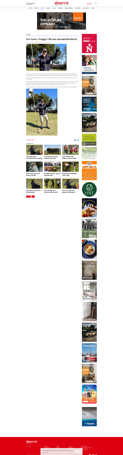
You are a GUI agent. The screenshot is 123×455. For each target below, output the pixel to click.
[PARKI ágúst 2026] (61, 21)
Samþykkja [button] (78, 451)
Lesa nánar (45, 452)
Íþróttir (28, 196)
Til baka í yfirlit (30, 140)
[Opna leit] (96, 3)
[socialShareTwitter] (78, 140)
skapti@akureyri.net (38, 42)
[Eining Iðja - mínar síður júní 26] (89, 171)
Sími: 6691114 (29, 446)
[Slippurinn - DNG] (89, 417)
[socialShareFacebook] (75, 140)
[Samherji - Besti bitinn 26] (89, 249)
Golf (33, 196)
